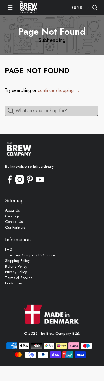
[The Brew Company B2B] (28, 7)
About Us (12, 210)
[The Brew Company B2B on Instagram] (19, 182)
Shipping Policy (17, 260)
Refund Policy (16, 266)
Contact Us (14, 221)
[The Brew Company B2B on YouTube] (40, 182)
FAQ (8, 249)
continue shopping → (59, 90)
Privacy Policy (16, 272)
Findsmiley (13, 283)
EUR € (76, 7)
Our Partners (15, 227)
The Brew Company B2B (59, 333)
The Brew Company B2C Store (30, 255)
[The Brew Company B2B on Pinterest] (29, 182)
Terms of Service (18, 277)
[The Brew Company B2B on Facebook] (9, 182)
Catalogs (12, 216)
